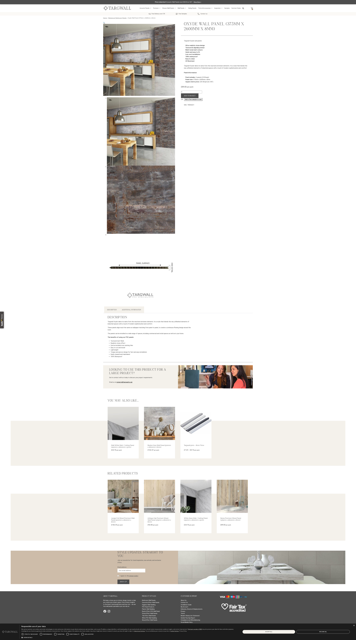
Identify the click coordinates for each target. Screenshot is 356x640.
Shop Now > (197, 2)
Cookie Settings (174, 631)
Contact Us (184, 602)
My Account (184, 607)
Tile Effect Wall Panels (149, 616)
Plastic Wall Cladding (148, 609)
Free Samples (183, 14)
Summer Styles (236, 8)
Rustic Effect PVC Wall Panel (151, 611)
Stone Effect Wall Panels (149, 613)
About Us (183, 600)
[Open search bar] (243, 8)
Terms (183, 613)
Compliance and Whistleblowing (190, 620)
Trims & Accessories (204, 8)
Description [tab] (112, 310)
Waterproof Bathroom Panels (117, 18)
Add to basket (190, 96)
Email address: (122, 567)
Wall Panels (181, 8)
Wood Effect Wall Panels (149, 620)
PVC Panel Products (148, 607)
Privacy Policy (183, 631)
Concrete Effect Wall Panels (150, 602)
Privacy (183, 611)
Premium (156, 8)
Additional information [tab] (131, 310)
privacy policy (133, 576)
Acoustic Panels (144, 8)
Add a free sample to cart (193, 99)
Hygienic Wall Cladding (148, 605)
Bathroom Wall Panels (149, 600)
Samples (227, 8)
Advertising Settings (139, 631)
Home (105, 18)
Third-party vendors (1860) (195, 629)
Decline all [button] (323, 631)
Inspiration (217, 8)
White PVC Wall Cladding (149, 618)
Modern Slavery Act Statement (190, 616)
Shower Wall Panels (168, 8)
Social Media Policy (186, 622)
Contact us (204, 14)
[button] (104, 23)
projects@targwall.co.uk (124, 382)
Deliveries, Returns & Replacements (191, 609)
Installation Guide (186, 605)
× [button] (354, 625)
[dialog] (178, 632)
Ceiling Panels (192, 8)
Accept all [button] (268, 631)
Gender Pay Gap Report (188, 618)
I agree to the (129, 576)
